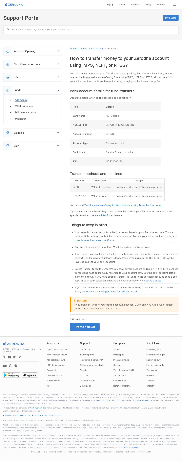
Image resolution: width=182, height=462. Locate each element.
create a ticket (99, 215)
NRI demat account (56, 360)
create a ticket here (131, 447)
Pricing (148, 4)
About (122, 4)
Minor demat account (57, 354)
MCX (45, 452)
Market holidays (154, 360)
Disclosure (108, 452)
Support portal (87, 354)
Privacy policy (95, 452)
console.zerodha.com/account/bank (94, 240)
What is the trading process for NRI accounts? (111, 291)
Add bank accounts (25, 112)
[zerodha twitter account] (4, 357)
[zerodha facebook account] (9, 357)
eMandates (20, 118)
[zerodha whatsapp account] (10, 365)
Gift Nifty (150, 386)
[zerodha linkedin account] (19, 357)
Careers (117, 365)
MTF (49, 386)
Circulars (84, 375)
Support (161, 4)
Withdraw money (24, 106)
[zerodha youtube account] (5, 366)
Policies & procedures (77, 452)
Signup (110, 4)
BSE (38, 452)
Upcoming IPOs (153, 349)
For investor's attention (125, 452)
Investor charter (144, 452)
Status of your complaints (92, 365)
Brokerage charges (155, 354)
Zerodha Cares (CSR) (123, 370)
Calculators (151, 370)
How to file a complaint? (91, 360)
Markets (150, 375)
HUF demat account (56, 365)
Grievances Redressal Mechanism (46, 415)
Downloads (85, 386)
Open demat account (57, 349)
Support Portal (21, 18)
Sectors (150, 380)
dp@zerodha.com (142, 400)
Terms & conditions (57, 452)
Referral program (121, 386)
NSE (33, 452)
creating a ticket (152, 280)
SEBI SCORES (36, 408)
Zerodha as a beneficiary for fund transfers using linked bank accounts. (123, 205)
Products (135, 4)
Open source (119, 380)
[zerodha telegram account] (15, 365)
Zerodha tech (119, 375)
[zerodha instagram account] (14, 357)
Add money (21, 99)
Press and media (121, 360)
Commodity (52, 370)
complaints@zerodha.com (108, 400)
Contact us (85, 349)
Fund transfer (53, 380)
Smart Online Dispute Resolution (16, 415)
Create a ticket (85, 327)
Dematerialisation (55, 375)
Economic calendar (155, 365)
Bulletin (83, 370)
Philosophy (118, 354)
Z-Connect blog (87, 380)
